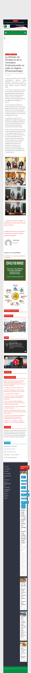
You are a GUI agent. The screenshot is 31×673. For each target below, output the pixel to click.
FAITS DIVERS (7, 473)
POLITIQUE (6, 487)
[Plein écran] (25, 367)
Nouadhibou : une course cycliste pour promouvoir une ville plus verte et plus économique (23, 626)
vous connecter (14, 256)
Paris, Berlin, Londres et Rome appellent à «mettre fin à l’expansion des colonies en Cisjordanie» (14, 397)
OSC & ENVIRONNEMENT (7, 483)
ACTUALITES (13, 54)
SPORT (5, 498)
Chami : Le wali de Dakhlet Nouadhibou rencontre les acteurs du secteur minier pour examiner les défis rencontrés (14, 402)
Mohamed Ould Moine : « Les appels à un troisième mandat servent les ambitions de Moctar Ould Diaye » (23, 527)
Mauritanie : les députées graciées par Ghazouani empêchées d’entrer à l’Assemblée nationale (23, 594)
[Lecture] (6, 367)
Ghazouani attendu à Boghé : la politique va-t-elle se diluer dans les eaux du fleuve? (15, 223)
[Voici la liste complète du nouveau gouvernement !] (23, 642)
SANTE (5, 493)
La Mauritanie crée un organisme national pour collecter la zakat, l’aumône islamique (14, 233)
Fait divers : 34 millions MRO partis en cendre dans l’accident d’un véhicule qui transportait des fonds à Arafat (15, 412)
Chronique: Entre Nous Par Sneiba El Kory (13, 387)
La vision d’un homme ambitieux (11, 393)
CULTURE (6, 471)
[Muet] (23, 367)
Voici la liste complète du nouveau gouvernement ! (23, 652)
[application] (15, 346)
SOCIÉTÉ (6, 496)
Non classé (6, 479)
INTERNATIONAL (25, 491)
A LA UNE (8, 54)
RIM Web (18, 73)
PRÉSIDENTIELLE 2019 (25, 502)
